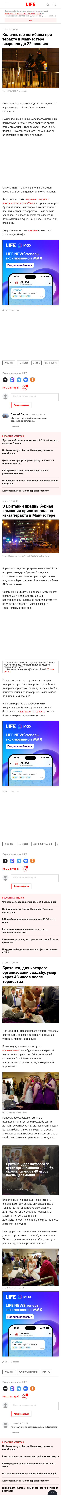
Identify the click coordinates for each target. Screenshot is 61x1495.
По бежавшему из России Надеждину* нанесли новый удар (27, 452)
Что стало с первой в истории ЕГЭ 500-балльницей (29, 882)
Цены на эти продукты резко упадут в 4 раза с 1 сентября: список (28, 462)
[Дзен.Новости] (5, 380)
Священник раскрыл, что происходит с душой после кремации (30, 921)
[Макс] (12, 380)
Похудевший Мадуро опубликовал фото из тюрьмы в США (30, 931)
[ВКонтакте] (26, 380)
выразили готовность (32, 691)
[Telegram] (19, 380)
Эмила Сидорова (12, 310)
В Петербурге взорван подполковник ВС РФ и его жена (28, 901)
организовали (11, 1030)
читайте (33, 230)
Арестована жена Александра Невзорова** (25, 490)
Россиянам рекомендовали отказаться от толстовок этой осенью (24, 911)
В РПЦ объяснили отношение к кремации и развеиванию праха (25, 472)
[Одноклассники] (32, 380)
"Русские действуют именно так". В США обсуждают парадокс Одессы (30, 442)
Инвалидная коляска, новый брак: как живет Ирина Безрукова (30, 482)
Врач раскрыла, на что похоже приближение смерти (30, 1479)
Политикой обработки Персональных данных (23, 13)
